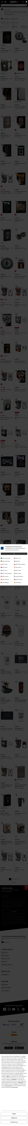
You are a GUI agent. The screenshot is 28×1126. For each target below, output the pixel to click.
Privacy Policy (15, 1087)
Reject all (14, 1118)
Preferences (14, 1122)
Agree (14, 1113)
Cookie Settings (8, 1085)
